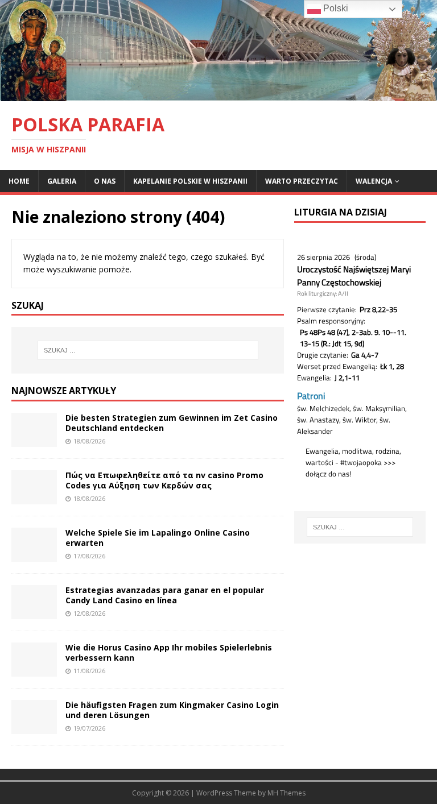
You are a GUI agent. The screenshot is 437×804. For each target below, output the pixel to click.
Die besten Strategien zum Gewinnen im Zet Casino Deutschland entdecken (171, 422)
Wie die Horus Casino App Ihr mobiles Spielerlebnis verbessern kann (168, 652)
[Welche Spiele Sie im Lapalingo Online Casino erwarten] (34, 555)
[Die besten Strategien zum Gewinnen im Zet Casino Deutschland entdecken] (34, 440)
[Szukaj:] (147, 350)
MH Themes (286, 793)
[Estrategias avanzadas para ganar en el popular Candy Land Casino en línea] (34, 612)
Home (19, 181)
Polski (334, 8)
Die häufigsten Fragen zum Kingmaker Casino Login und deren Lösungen (172, 709)
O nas (105, 181)
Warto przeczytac (301, 181)
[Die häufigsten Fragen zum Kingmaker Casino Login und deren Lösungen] (34, 727)
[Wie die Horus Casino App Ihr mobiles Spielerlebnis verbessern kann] (34, 670)
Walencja (374, 181)
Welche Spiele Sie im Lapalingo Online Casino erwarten (157, 537)
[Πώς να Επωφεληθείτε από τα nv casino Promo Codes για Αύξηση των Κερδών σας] (34, 497)
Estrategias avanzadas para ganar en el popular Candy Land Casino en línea (164, 595)
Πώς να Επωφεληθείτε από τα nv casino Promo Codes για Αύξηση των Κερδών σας (164, 480)
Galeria (61, 181)
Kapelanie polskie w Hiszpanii (190, 181)
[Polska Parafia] (218, 94)
